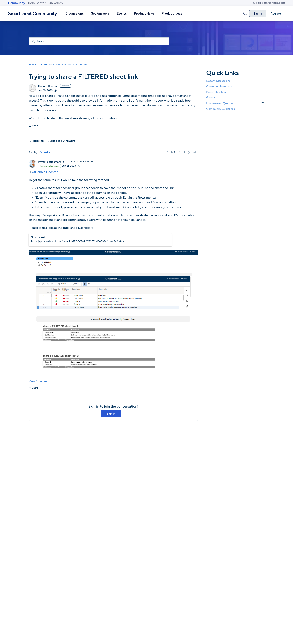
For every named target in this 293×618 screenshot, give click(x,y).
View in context (38, 381)
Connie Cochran (48, 86)
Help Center (37, 3)
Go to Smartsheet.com (269, 3)
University (56, 3)
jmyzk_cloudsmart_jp (51, 162)
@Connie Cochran (45, 172)
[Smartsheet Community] (32, 13)
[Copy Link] (55, 90)
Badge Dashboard (217, 92)
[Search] (245, 13)
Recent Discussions (218, 81)
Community (16, 3)
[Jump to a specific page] (195, 152)
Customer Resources (219, 86)
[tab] (36, 140)
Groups (210, 98)
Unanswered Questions (235, 103)
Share (33, 126)
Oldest (43, 152)
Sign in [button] (111, 414)
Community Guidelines (220, 109)
